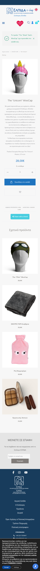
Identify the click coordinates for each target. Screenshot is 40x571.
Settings (16, 567)
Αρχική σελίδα (5, 51)
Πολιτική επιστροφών (20, 527)
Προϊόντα (20, 509)
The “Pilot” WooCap (20, 277)
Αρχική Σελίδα (20, 501)
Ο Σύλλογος (20, 505)
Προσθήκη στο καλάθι (22, 182)
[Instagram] (19, 472)
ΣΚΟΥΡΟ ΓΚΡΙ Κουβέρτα (20, 324)
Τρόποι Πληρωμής (20, 523)
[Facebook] (13, 472)
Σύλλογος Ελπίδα (20, 15)
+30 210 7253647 (21, 535)
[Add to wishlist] (20, 192)
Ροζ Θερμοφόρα (20, 371)
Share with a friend (21, 216)
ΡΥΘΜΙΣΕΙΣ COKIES (15, 563)
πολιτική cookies (30, 555)
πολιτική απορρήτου (10, 555)
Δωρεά (20, 513)
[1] (36, 22)
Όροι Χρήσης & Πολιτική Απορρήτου (20, 519)
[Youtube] (25, 472)
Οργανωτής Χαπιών (20, 418)
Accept (6, 567)
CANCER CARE (14, 51)
